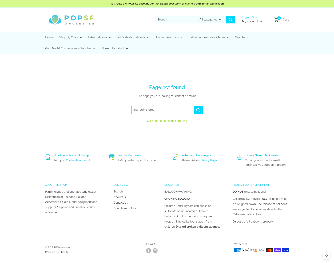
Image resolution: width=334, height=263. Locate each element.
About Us (120, 197)
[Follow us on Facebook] (148, 250)
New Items (242, 37)
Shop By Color (68, 37)
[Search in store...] (198, 110)
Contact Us (121, 202)
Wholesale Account (77, 160)
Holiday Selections (167, 37)
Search (118, 191)
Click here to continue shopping (167, 120)
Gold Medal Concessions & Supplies (68, 48)
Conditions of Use (125, 208)
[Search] (230, 19)
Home (49, 37)
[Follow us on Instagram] (155, 250)
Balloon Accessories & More (207, 37)
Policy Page (209, 160)
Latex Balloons (97, 37)
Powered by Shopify (56, 252)
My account (250, 21)
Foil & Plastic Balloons (131, 37)
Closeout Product (112, 48)
